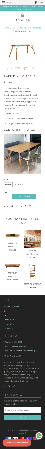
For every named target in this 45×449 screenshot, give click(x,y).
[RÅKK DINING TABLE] (22, 51)
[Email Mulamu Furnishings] (18, 386)
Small (8, 185)
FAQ (5, 315)
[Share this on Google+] (25, 206)
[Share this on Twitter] (12, 206)
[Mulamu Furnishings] (22, 17)
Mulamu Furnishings (21, 430)
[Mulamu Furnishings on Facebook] (5, 386)
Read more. (25, 381)
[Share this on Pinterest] (21, 206)
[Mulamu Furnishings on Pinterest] (9, 386)
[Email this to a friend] (30, 206)
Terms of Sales (10, 320)
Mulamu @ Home (11, 307)
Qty (5, 192)
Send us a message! (27, 351)
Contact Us (8, 329)
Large (18, 185)
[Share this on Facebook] (16, 206)
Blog (6, 311)
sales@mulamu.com (18, 346)
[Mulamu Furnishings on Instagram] (14, 386)
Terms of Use (9, 324)
